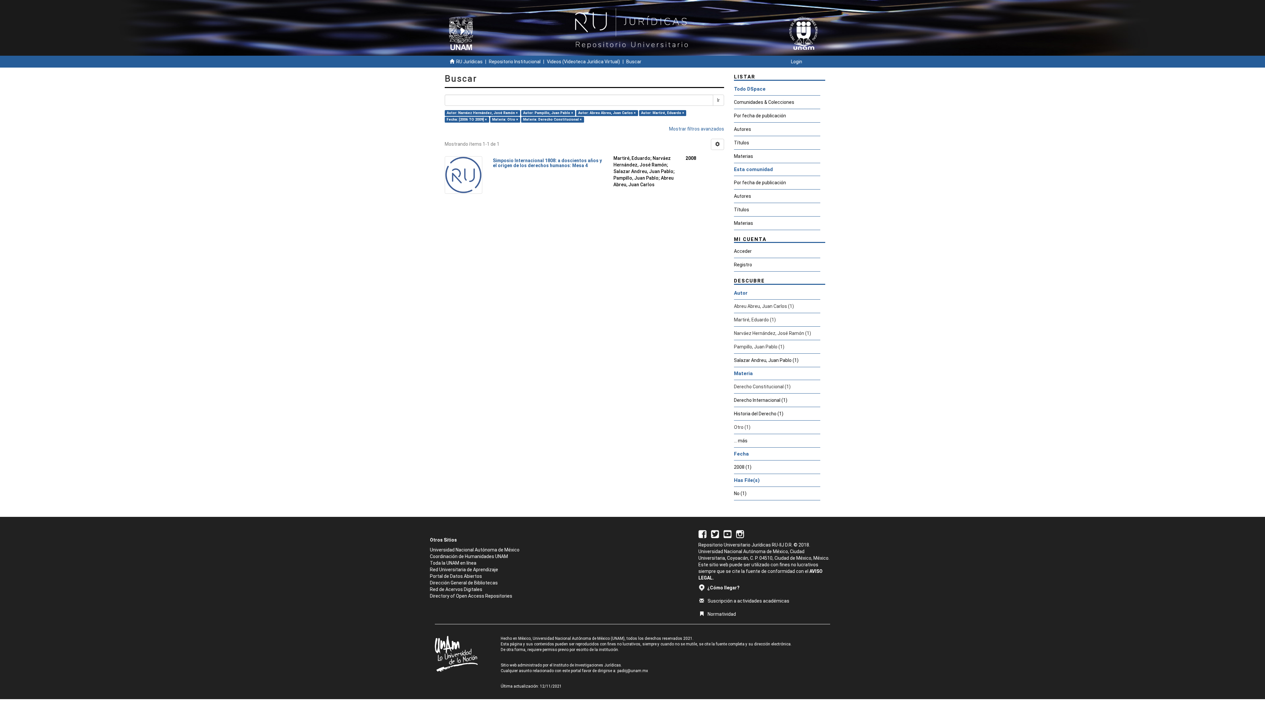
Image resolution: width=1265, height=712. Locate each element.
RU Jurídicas (469, 61)
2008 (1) (742, 467)
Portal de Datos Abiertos (456, 576)
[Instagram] (740, 533)
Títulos (741, 142)
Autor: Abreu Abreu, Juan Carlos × (607, 113)
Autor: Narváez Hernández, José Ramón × (482, 113)
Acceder (743, 251)
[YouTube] (727, 533)
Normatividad (722, 614)
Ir (718, 100)
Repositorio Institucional (515, 61)
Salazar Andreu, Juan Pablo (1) (766, 360)
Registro (743, 264)
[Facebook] (702, 533)
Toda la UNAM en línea (453, 563)
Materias (743, 156)
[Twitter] (715, 533)
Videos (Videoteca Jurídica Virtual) (583, 61)
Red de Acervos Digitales (456, 589)
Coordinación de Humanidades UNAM (469, 556)
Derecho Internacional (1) (760, 400)
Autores (742, 129)
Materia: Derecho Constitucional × (552, 119)
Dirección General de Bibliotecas (464, 582)
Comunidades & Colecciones (764, 102)
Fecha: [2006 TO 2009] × (467, 119)
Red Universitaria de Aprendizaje (464, 569)
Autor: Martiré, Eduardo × (662, 113)
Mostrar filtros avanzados (696, 129)
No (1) (740, 493)
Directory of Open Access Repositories (471, 596)
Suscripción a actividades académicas (748, 601)
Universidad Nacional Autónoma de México (475, 549)
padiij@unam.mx (632, 670)
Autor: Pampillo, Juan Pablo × (548, 113)
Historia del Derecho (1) (758, 413)
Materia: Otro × (505, 119)
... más (740, 440)
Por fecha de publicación (760, 115)
